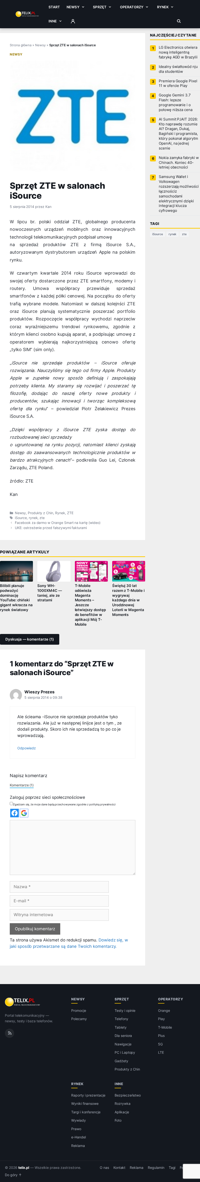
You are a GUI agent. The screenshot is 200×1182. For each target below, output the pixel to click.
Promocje (78, 1010)
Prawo (76, 1129)
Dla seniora (123, 1035)
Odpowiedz (26, 748)
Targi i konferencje (85, 1112)
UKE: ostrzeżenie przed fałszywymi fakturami (51, 528)
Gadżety (121, 1061)
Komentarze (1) (22, 785)
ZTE (70, 513)
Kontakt (119, 1168)
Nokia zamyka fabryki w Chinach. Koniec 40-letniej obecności (179, 163)
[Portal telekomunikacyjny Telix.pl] (23, 1002)
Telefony (121, 1019)
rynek (33, 518)
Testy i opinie (125, 1010)
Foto (118, 1120)
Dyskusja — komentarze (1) (29, 639)
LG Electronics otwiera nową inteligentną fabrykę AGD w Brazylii (178, 52)
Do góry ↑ (13, 1175)
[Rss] (9, 1033)
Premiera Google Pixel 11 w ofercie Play (178, 83)
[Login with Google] (24, 813)
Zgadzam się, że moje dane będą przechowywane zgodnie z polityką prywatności (64, 804)
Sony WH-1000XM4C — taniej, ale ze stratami (49, 593)
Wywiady (78, 1120)
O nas (104, 1168)
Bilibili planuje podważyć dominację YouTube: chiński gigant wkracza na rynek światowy (16, 598)
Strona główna (20, 45)
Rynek (163, 7)
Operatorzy (131, 7)
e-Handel (78, 1137)
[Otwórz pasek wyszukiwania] (179, 21)
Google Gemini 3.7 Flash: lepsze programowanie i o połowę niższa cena (175, 102)
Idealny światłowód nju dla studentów (178, 69)
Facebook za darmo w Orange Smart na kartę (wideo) (57, 523)
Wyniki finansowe (85, 1103)
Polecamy (79, 1019)
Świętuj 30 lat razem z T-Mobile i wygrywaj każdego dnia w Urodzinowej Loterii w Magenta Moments (128, 600)
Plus (161, 1035)
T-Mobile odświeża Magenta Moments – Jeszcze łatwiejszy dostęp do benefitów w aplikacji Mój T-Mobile (90, 605)
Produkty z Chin (40, 513)
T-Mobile (165, 1027)
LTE (161, 1052)
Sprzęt (99, 7)
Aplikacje (122, 1112)
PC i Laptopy (125, 1052)
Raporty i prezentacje (88, 1095)
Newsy (73, 7)
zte (42, 518)
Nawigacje (123, 1044)
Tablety (121, 1027)
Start (54, 7)
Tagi (172, 1168)
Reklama (78, 1146)
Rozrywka (122, 1103)
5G (160, 1044)
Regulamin (156, 1168)
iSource (21, 518)
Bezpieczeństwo (128, 1095)
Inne (53, 21)
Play (161, 1019)
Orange (164, 1010)
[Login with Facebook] (14, 813)
